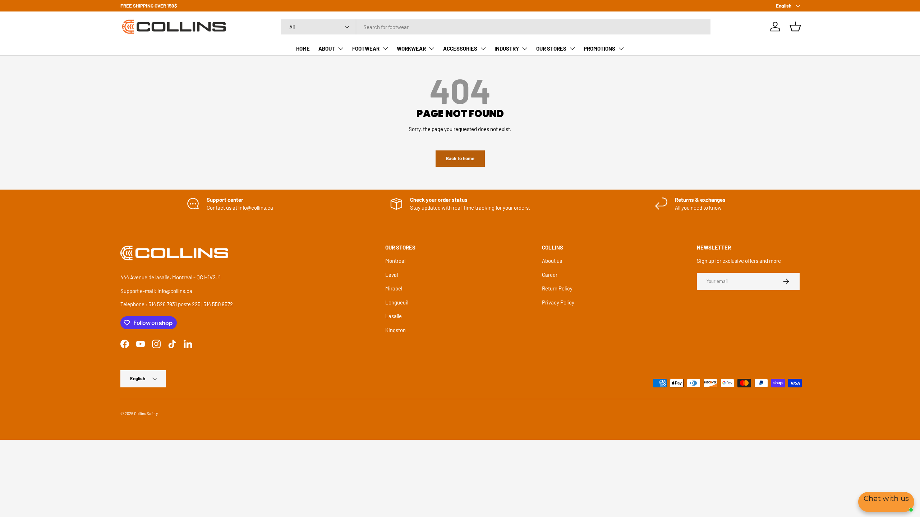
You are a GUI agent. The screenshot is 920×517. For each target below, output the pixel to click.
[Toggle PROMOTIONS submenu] (621, 48)
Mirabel (393, 288)
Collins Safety (146, 413)
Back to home (460, 158)
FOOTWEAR (366, 48)
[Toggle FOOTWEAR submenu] (385, 48)
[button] (795, 26)
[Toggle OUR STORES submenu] (572, 48)
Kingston (395, 330)
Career (549, 274)
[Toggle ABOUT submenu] (340, 48)
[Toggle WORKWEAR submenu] (431, 48)
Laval (391, 274)
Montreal (395, 260)
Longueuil (396, 302)
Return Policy (557, 288)
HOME (303, 48)
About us (552, 260)
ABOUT (326, 48)
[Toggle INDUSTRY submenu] (524, 48)
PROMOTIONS (599, 48)
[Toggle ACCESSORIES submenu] (483, 48)
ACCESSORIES (460, 48)
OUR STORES (551, 48)
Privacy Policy (558, 302)
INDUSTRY (506, 48)
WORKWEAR (411, 48)
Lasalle (393, 316)
